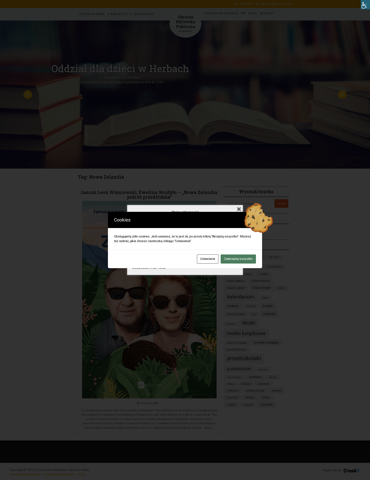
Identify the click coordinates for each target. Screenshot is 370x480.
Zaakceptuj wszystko (238, 259)
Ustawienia (207, 259)
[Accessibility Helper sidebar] (365, 4)
